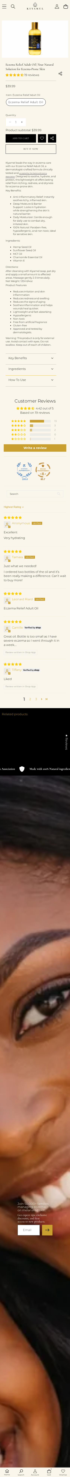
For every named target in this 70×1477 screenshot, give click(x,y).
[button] (65, 6)
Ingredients (17, 369)
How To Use (17, 380)
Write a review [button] (35, 448)
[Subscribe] (47, 1230)
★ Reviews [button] (66, 742)
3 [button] (36, 699)
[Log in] (57, 6)
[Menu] (4, 6)
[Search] (13, 6)
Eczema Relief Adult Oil (25, 102)
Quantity (11, 115)
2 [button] (30, 699)
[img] (13, 517)
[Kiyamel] (34, 6)
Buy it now (31, 149)
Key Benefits (17, 358)
